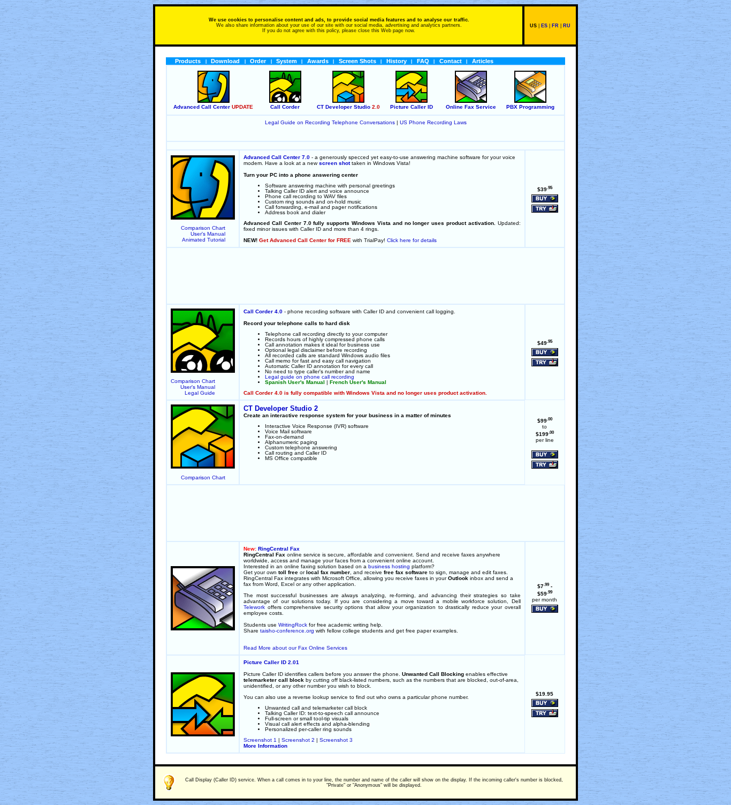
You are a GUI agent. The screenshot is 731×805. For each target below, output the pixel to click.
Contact (450, 61)
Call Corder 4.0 (263, 311)
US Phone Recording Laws (433, 122)
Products (188, 61)
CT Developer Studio (343, 107)
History (396, 61)
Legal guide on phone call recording (309, 377)
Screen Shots (357, 61)
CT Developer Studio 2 (280, 408)
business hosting (389, 566)
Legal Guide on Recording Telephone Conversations (330, 122)
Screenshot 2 (298, 740)
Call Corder (285, 107)
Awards (318, 61)
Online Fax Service (471, 107)
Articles (482, 61)
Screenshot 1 (260, 740)
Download (225, 61)
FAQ (423, 61)
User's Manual (208, 234)
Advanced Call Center (201, 107)
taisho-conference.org (287, 631)
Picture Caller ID (411, 107)
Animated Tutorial (203, 240)
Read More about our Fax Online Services (295, 648)
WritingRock (292, 625)
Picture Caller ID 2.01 (271, 662)
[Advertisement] (365, 276)
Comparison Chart (203, 228)
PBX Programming (530, 107)
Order (258, 61)
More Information (265, 746)
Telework (254, 607)
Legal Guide (200, 393)
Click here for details (412, 240)
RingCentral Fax (279, 549)
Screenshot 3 (336, 740)
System (286, 61)
